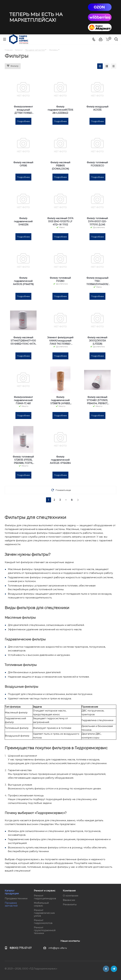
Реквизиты (70, 904)
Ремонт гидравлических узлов (44, 913)
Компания (69, 890)
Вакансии (69, 899)
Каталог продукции (12, 892)
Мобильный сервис (41, 904)
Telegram (114, 969)
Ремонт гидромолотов (43, 921)
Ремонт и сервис (44, 890)
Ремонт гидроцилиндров (45, 897)
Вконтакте (106, 969)
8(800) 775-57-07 (21, 947)
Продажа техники (16, 898)
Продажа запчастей (11, 904)
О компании (70, 895)
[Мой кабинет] (100, 39)
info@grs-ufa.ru (58, 947)
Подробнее (23, 121)
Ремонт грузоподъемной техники (44, 930)
